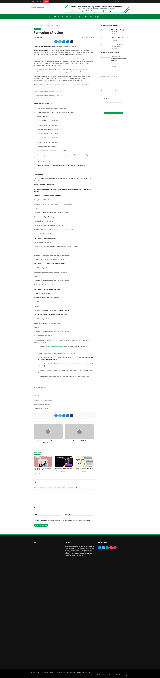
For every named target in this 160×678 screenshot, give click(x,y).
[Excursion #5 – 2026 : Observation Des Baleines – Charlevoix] (105, 59)
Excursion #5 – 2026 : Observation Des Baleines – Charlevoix (118, 58)
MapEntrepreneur (86, 672)
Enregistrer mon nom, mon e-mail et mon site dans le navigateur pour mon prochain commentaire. (63, 520)
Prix (86, 17)
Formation (46, 25)
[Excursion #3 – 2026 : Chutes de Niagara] (105, 47)
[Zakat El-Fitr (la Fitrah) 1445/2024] (105, 32)
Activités (49, 17)
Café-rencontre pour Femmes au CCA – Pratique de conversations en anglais (43, 469)
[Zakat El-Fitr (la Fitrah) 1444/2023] (105, 40)
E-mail (36, 514)
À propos (105, 17)
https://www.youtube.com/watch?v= (48, 91)
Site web (67, 514)
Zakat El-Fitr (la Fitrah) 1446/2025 (110, 52)
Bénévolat (65, 17)
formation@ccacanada (56, 347)
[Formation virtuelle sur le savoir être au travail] (85, 461)
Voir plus (113, 66)
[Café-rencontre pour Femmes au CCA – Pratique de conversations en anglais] (43, 461)
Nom (35, 508)
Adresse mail (107, 105)
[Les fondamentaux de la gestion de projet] (64, 461)
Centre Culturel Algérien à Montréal (66, 672)
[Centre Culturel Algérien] (37, 8)
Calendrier (57, 17)
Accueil (34, 17)
